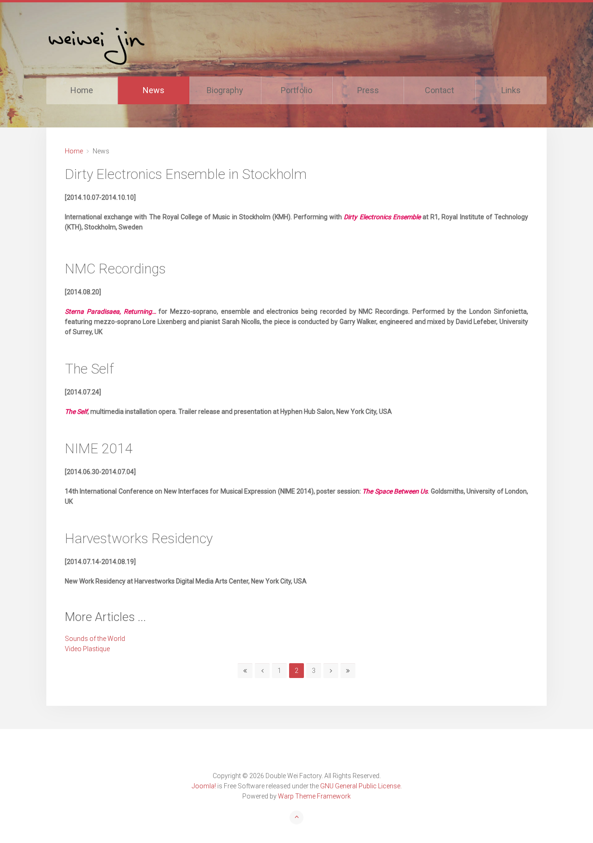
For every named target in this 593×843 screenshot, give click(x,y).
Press (368, 90)
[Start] (245, 670)
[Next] (330, 670)
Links (511, 90)
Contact (439, 90)
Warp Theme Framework (314, 796)
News (153, 90)
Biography (225, 90)
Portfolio (296, 90)
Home (81, 90)
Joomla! (204, 786)
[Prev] (262, 670)
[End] (348, 670)
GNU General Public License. (361, 786)
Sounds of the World (95, 638)
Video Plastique (87, 649)
